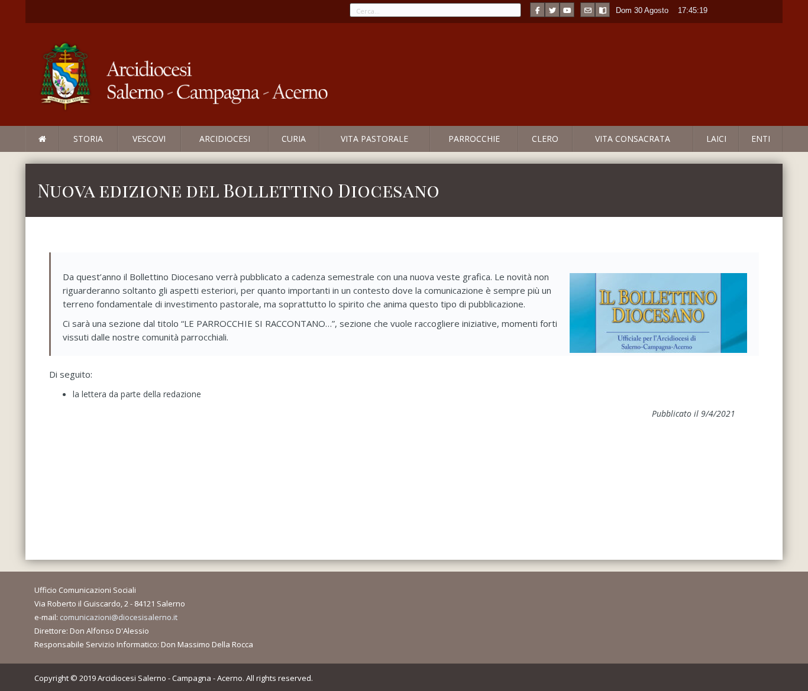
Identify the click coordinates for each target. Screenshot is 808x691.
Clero (545, 138)
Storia (88, 138)
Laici (716, 138)
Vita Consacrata (632, 138)
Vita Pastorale (374, 138)
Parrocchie (474, 138)
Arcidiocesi (224, 138)
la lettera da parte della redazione (137, 394)
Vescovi (149, 138)
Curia (294, 138)
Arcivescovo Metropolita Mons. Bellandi (121, 151)
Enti (760, 138)
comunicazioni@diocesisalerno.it (118, 617)
